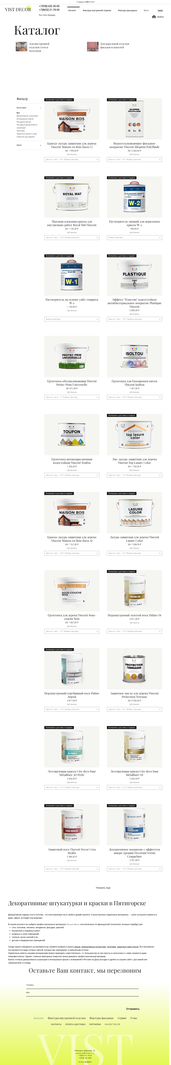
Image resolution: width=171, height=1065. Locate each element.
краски (77, 947)
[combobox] (72, 159)
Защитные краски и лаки (27, 134)
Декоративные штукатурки (27, 116)
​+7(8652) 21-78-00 (85, 1055)
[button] (160, 10)
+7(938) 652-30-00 (49, 6)
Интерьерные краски (25, 119)
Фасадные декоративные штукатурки (27, 126)
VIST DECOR (18, 9)
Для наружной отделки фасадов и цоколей (114, 45)
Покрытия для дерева (26, 137)
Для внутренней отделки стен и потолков (39, 47)
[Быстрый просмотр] (72, 356)
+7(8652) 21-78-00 (49, 9)
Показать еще (103, 887)
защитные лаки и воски (128, 947)
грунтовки (111, 947)
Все (18, 113)
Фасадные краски (24, 122)
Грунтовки (21, 131)
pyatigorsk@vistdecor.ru (85, 1053)
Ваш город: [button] (47, 15)
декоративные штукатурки (93, 947)
